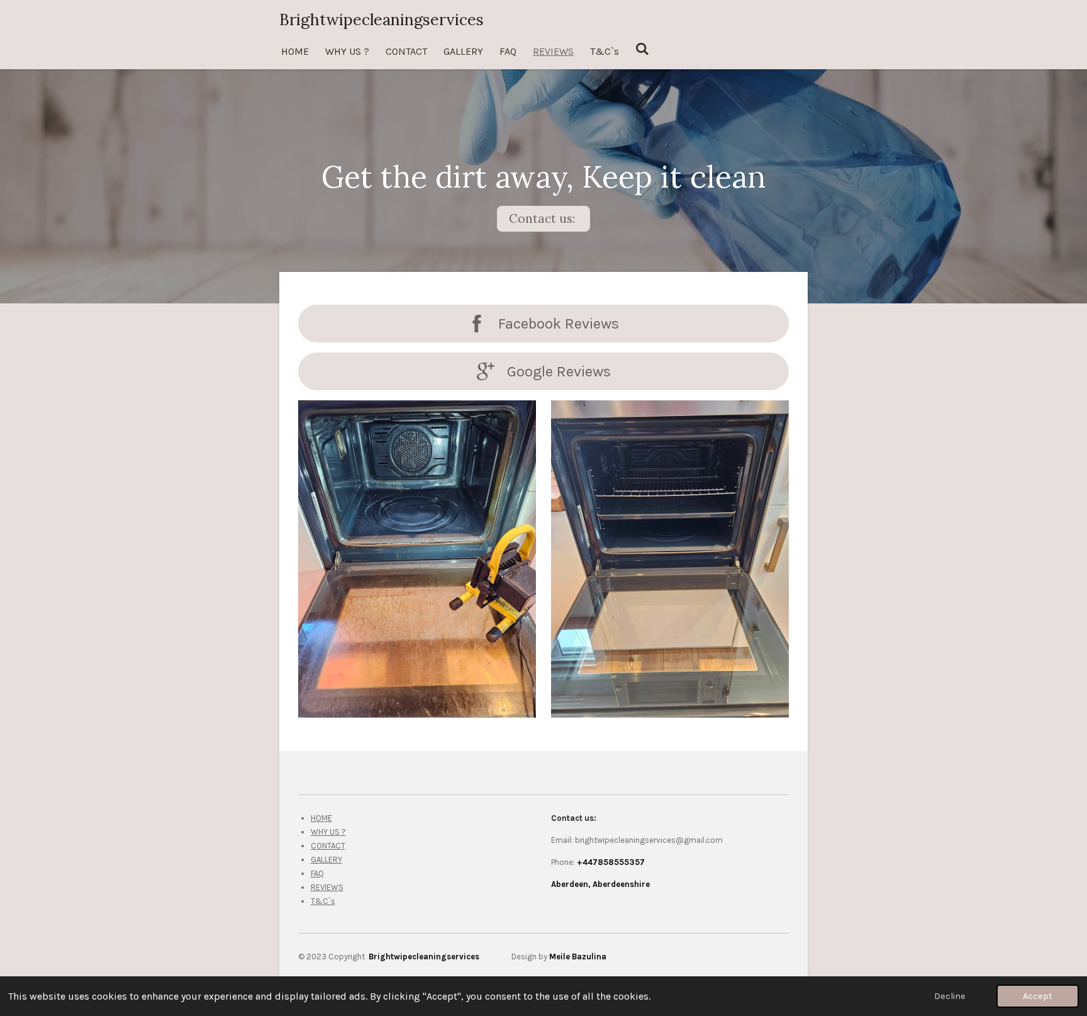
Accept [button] (1037, 996)
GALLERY (326, 859)
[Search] (642, 49)
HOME (321, 818)
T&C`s (323, 901)
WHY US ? (328, 832)
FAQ (317, 873)
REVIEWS (327, 887)
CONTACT (328, 845)
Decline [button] (950, 996)
